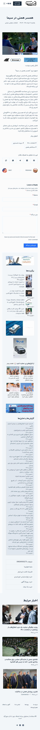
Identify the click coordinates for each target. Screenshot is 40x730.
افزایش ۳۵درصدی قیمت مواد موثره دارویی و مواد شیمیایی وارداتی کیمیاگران (20, 503)
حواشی (11, 23)
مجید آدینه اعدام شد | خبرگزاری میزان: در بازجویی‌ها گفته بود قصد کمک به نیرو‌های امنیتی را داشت (20, 524)
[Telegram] (6, 3)
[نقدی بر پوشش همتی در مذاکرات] (20, 679)
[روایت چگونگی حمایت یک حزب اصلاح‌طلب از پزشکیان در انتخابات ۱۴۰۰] (20, 614)
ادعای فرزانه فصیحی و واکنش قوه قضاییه (20, 487)
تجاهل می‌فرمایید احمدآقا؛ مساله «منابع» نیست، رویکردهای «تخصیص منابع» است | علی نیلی (20, 548)
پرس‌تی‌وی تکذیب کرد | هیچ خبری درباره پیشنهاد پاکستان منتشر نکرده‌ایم (21, 458)
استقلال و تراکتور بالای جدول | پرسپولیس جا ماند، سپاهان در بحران (20, 471)
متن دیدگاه (34, 215)
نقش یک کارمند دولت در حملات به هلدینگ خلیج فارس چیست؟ (15, 293)
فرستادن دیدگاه (31, 245)
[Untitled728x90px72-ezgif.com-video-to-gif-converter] (20, 60)
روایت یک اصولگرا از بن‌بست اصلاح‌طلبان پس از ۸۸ (16, 276)
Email (35, 205)
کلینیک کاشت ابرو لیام (25, 572)
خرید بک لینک (27, 587)
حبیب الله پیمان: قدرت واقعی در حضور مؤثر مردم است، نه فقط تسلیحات (15, 311)
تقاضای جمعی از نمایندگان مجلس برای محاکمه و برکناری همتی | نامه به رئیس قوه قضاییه (21, 660)
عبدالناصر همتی (31, 147)
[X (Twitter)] (10, 3)
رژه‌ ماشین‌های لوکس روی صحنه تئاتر (22, 491)
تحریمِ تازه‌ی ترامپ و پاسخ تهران (23, 430)
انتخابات (16, 23)
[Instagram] (8, 3)
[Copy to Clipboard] (5, 160)
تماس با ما (17, 705)
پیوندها (27, 705)
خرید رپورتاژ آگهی (26, 582)
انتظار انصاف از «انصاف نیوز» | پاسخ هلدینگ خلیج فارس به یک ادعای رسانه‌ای (15, 302)
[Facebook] (33, 160)
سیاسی (7, 23)
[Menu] (4, 3)
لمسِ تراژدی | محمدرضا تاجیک (24, 476)
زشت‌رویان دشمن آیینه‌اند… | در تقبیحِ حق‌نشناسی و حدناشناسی (22, 482)
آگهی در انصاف (6, 705)
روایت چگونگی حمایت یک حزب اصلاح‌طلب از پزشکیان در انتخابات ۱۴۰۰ (23, 628)
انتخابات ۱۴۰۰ (31, 143)
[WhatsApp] (12, 160)
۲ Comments (25, 695)
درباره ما (35, 705)
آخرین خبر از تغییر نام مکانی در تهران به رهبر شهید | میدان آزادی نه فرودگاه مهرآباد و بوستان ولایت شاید (20, 533)
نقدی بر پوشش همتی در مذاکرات (26, 692)
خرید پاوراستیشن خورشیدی (23, 577)
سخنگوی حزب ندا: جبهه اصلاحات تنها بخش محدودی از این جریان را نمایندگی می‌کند (21, 443)
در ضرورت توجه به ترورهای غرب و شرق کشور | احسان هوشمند (16, 284)
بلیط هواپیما (28, 567)
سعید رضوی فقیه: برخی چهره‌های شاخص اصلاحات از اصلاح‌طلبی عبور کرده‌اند (20, 541)
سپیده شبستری (18, 143)
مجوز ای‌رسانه (34, 707)
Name (35, 195)
